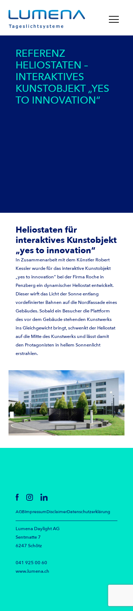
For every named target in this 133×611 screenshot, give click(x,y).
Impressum (35, 512)
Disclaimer (56, 512)
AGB (20, 512)
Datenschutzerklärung (88, 512)
